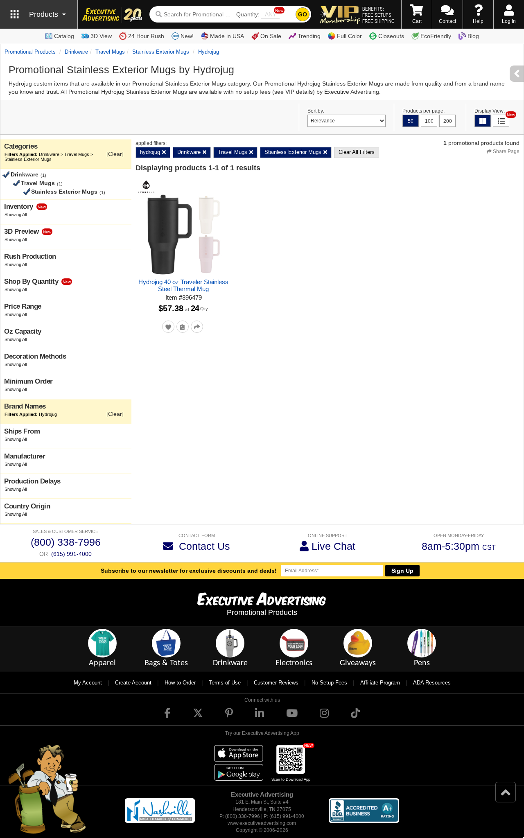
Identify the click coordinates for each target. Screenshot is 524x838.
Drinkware (76, 52)
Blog (473, 36)
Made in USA (227, 36)
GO (302, 14)
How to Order (180, 683)
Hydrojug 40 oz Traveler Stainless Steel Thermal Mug (183, 285)
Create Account (133, 683)
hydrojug (208, 52)
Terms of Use (225, 683)
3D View (101, 36)
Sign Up (402, 570)
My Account (88, 683)
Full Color (349, 36)
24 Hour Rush (146, 36)
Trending (309, 36)
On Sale (270, 36)
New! (187, 36)
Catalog (64, 36)
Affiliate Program (380, 683)
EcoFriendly (435, 36)
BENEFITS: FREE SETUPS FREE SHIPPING (378, 14)
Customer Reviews (276, 683)
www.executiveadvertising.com (262, 823)
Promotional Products (30, 52)
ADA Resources (432, 683)
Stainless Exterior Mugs (160, 52)
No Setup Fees (329, 683)
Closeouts (391, 36)
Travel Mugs (110, 52)
